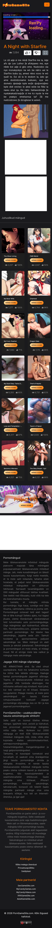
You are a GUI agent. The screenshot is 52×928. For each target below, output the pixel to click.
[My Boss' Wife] (13, 283)
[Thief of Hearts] (39, 368)
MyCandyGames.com (26, 889)
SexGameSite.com (26, 885)
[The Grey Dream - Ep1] (39, 453)
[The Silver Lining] (13, 240)
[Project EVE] (31, 509)
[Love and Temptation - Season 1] (13, 410)
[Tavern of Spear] (39, 410)
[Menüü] (47, 4)
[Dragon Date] (39, 325)
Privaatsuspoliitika (26, 868)
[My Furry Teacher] (13, 325)
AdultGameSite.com (26, 899)
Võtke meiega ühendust (26, 864)
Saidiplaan (26, 871)
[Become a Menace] (13, 453)
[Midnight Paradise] (26, 509)
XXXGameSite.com (26, 895)
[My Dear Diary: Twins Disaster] (13, 368)
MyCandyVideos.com (26, 892)
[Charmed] (39, 283)
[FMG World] (39, 240)
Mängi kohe (11, 260)
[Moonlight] (21, 509)
